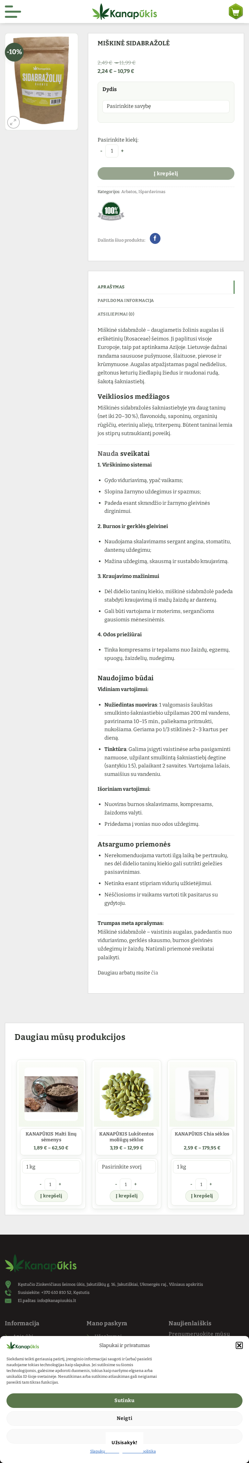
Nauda (108, 453)
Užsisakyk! (124, 1442)
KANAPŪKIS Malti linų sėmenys (49, 1137)
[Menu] (13, 12)
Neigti (125, 1418)
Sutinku (124, 1400)
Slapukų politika (104, 1451)
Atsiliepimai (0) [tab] (116, 314)
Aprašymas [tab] (111, 286)
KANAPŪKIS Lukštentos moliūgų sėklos (124, 1137)
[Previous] (15, 1135)
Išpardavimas (151, 191)
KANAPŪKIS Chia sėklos (200, 1134)
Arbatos (128, 191)
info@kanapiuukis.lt (56, 1300)
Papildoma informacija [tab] (126, 300)
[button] (239, 1345)
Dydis (109, 89)
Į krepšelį (166, 173)
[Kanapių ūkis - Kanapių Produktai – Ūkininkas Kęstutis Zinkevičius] (124, 11)
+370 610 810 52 (56, 1292)
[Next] (234, 1135)
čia (154, 973)
